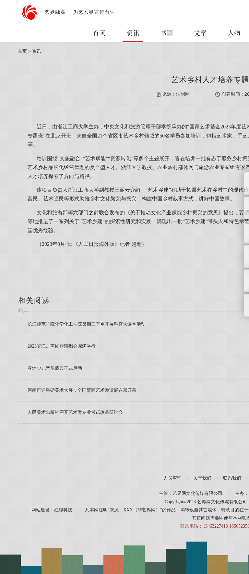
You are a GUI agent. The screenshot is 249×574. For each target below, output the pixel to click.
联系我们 (232, 478)
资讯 (132, 33)
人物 (234, 33)
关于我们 (202, 478)
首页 (99, 33)
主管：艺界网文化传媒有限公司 (190, 493)
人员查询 (172, 478)
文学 (200, 33)
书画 (166, 33)
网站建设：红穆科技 (51, 510)
